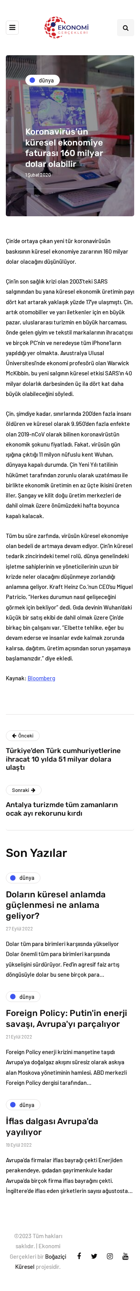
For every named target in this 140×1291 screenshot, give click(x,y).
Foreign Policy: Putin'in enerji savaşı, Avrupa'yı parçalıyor (66, 1018)
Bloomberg (41, 677)
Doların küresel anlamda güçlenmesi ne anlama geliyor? (56, 905)
